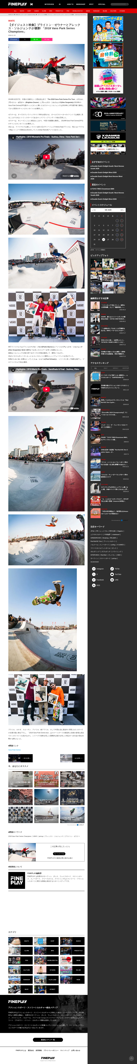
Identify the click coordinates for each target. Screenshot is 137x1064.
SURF (29, 11)
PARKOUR (96, 11)
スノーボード (104, 545)
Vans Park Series (14, 750)
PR (97, 531)
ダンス (114, 548)
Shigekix (120, 531)
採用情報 (39, 1050)
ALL (15, 11)
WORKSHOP (80, 4)
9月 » (122, 210)
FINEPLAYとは (21, 1050)
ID (60, 4)
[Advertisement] (29, 912)
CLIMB (44, 11)
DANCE (36, 11)
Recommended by (72, 824)
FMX (68, 11)
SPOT (91, 4)
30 (122, 239)
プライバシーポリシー (51, 1050)
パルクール (94, 545)
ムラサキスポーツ (97, 534)
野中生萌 (112, 531)
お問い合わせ (75, 1050)
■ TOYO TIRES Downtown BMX (102, 189)
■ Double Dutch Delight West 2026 (104, 172)
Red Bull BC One (96, 541)
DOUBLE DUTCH (78, 11)
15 (117, 230)
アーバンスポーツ (110, 541)
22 (117, 235)
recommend (94, 562)
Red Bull (103, 555)
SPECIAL (102, 4)
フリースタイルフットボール (100, 548)
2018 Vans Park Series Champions (19, 836)
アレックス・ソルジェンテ (54, 836)
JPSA (92, 531)
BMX (50, 11)
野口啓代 (113, 538)
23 (122, 235)
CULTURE (113, 11)
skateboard (116, 534)
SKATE (22, 11)
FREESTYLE (59, 11)
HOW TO (70, 4)
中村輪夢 (107, 534)
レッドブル (104, 531)
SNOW (88, 11)
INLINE (105, 11)
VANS (35, 836)
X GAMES (120, 545)
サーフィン (94, 558)
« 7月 (94, 210)
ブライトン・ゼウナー (72, 836)
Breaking (105, 538)
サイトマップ (64, 1050)
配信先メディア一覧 (48, 1040)
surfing (113, 545)
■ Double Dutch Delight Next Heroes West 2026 (106, 178)
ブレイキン (112, 555)
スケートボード (105, 558)
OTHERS (122, 11)
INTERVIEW (49, 4)
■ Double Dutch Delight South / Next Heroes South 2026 (107, 167)
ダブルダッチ (105, 551)
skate (11, 20)
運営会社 (31, 1050)
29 (117, 239)
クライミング (116, 551)
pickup (41, 836)
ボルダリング (95, 551)
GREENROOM (96, 538)
